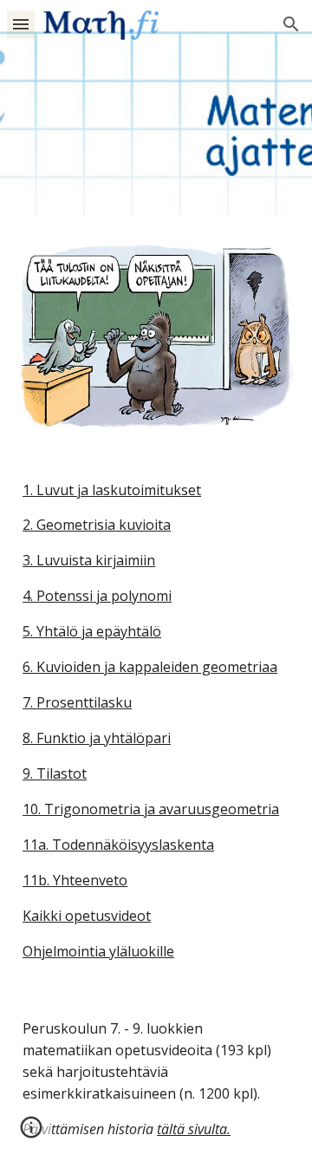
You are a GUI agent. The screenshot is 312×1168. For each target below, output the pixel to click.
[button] (21, 24)
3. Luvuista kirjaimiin (89, 560)
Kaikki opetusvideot (87, 915)
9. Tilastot (55, 773)
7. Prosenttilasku (77, 702)
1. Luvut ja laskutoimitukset (112, 489)
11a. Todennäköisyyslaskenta (118, 844)
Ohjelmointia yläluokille (98, 951)
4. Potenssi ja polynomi (97, 595)
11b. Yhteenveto (75, 880)
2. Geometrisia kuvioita (97, 524)
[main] (156, 721)
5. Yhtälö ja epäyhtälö (92, 631)
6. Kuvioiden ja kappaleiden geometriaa (150, 666)
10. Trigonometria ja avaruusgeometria (151, 809)
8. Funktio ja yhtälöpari (97, 737)
